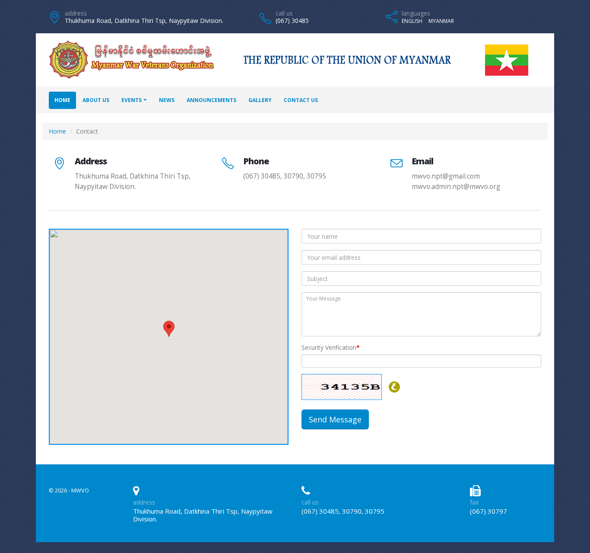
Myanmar (441, 21)
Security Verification (330, 347)
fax (474, 502)
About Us (95, 100)
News (166, 100)
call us (284, 13)
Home (62, 100)
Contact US (301, 100)
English (412, 21)
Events (131, 100)
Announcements (211, 100)
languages (416, 13)
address (76, 13)
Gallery (260, 100)
